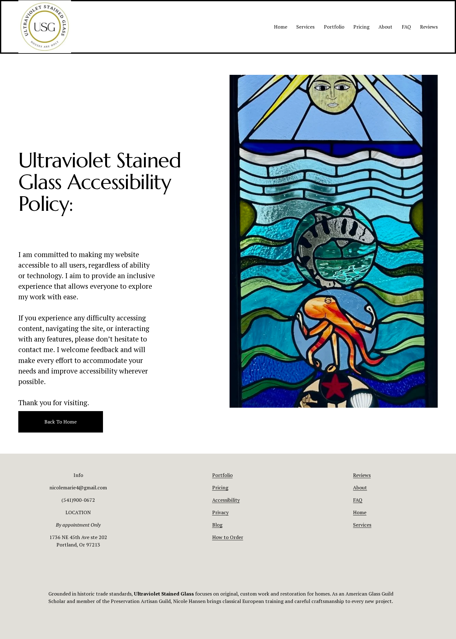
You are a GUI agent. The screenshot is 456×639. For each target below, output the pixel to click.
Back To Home (60, 421)
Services (305, 26)
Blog (217, 524)
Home (280, 26)
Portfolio (334, 26)
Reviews (429, 26)
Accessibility (226, 499)
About (385, 26)
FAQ (406, 26)
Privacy (220, 512)
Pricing (361, 26)
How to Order (227, 537)
